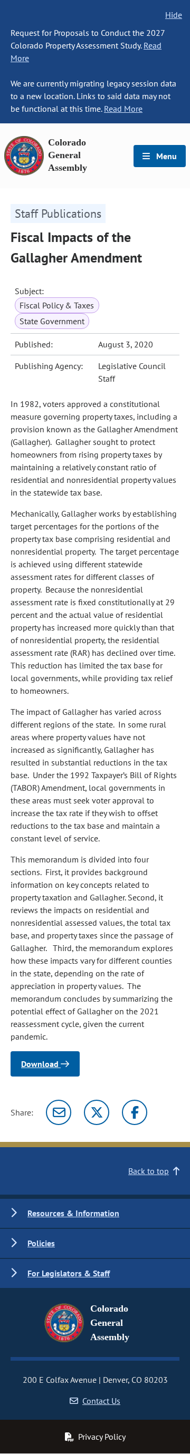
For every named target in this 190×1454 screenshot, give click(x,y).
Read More (123, 108)
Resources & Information (73, 1213)
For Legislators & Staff (68, 1273)
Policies (41, 1243)
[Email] (58, 1112)
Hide (173, 14)
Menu (165, 156)
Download (41, 1064)
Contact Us (101, 1400)
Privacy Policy (102, 1436)
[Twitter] (96, 1112)
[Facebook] (134, 1112)
